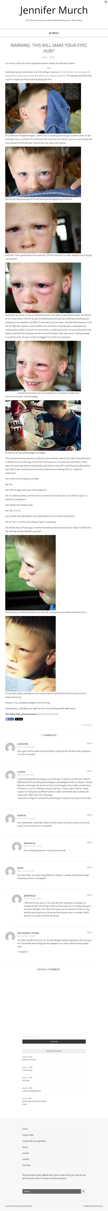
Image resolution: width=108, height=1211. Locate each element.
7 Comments (86, 725)
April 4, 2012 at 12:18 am (26, 818)
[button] (106, 2)
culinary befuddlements (31, 1091)
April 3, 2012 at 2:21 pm (25, 871)
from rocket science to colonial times (34, 1102)
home (25, 1129)
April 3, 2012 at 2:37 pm (32, 899)
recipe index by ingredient (34, 1141)
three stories (42, 714)
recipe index (27, 1135)
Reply (89, 743)
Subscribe (54, 1041)
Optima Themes (26, 1206)
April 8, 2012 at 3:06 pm (25, 775)
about (25, 1147)
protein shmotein (29, 1059)
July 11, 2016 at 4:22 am (25, 747)
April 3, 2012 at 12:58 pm (26, 936)
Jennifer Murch (54, 10)
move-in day (27, 1070)
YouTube (26, 1165)
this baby (26, 1080)
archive (25, 1153)
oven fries (54, 714)
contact (25, 1159)
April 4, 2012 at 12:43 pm (33, 846)
